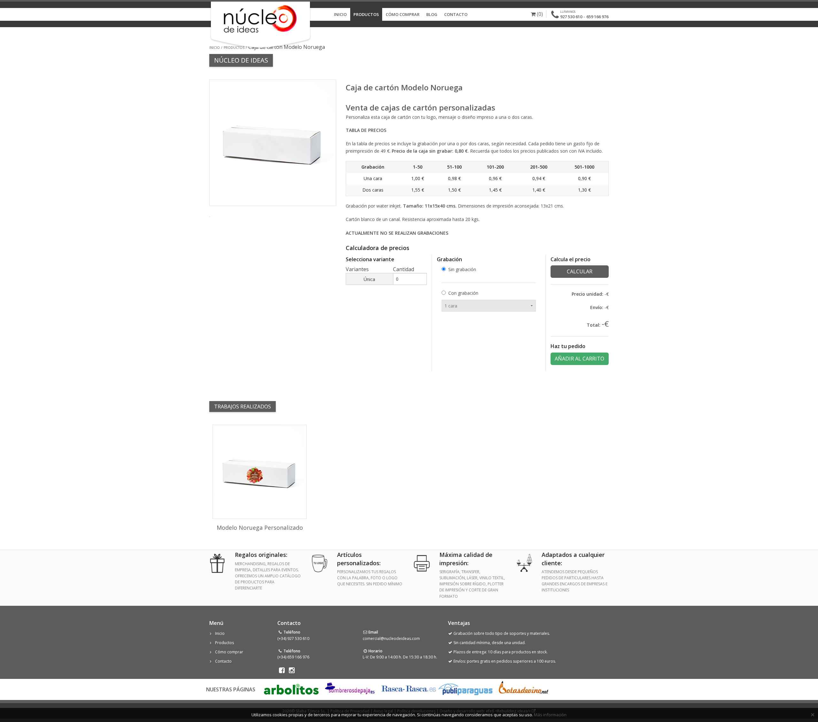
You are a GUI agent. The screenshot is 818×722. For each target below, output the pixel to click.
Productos (366, 14)
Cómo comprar (229, 652)
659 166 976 (597, 16)
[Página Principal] (260, 19)
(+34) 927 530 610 (293, 638)
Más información (550, 715)
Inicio (340, 14)
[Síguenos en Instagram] (292, 670)
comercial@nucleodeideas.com (391, 638)
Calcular (579, 271)
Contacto (455, 14)
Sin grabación (462, 269)
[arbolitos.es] (291, 689)
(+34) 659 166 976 (293, 657)
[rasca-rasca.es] (409, 689)
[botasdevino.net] (523, 689)
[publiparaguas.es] (465, 689)
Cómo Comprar (403, 14)
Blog (431, 14)
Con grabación (463, 293)
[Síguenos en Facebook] (281, 670)
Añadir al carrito (579, 358)
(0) (539, 14)
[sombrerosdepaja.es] (349, 689)
